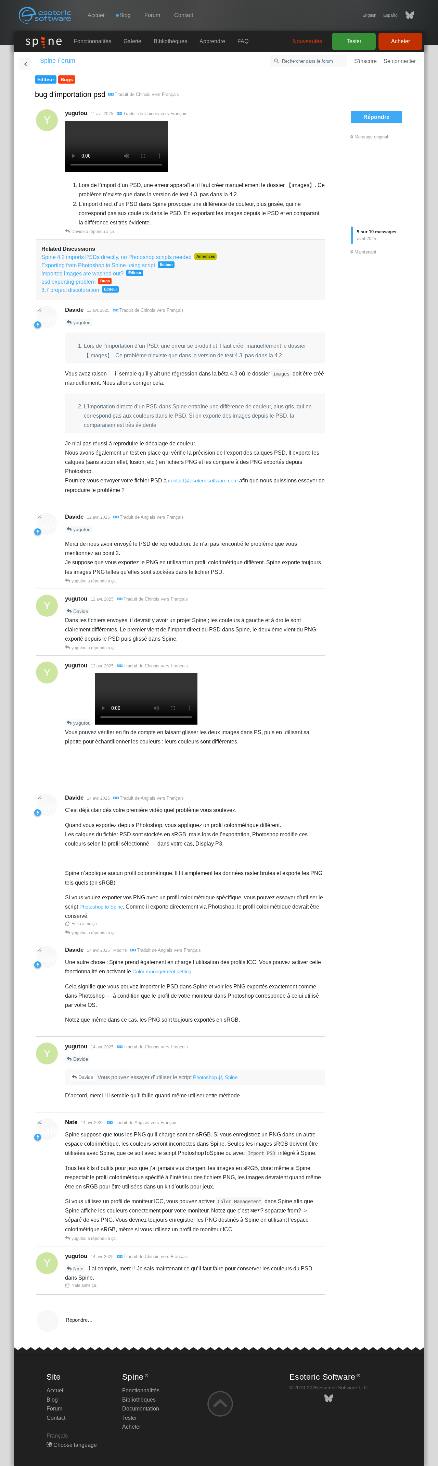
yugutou (82, 322)
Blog (52, 1400)
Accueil (97, 15)
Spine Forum (57, 60)
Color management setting (161, 971)
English (369, 15)
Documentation (140, 1409)
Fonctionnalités (92, 41)
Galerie (132, 41)
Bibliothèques (170, 41)
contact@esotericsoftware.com (203, 480)
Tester (354, 41)
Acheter (400, 41)
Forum (152, 15)
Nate (78, 1268)
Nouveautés (307, 41)
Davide (80, 611)
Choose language (74, 1445)
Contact (183, 15)
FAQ (242, 41)
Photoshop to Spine (101, 907)
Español (391, 15)
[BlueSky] (406, 15)
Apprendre (212, 41)
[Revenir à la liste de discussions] (25, 64)
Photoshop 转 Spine (215, 1077)
